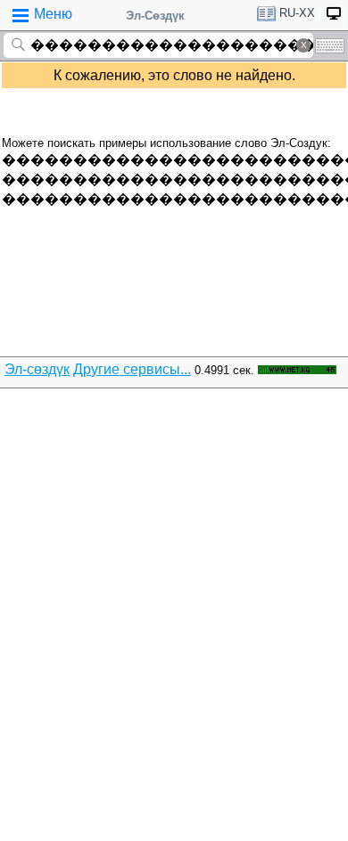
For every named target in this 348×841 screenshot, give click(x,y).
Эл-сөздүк (37, 369)
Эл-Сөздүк (155, 15)
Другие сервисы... (132, 369)
